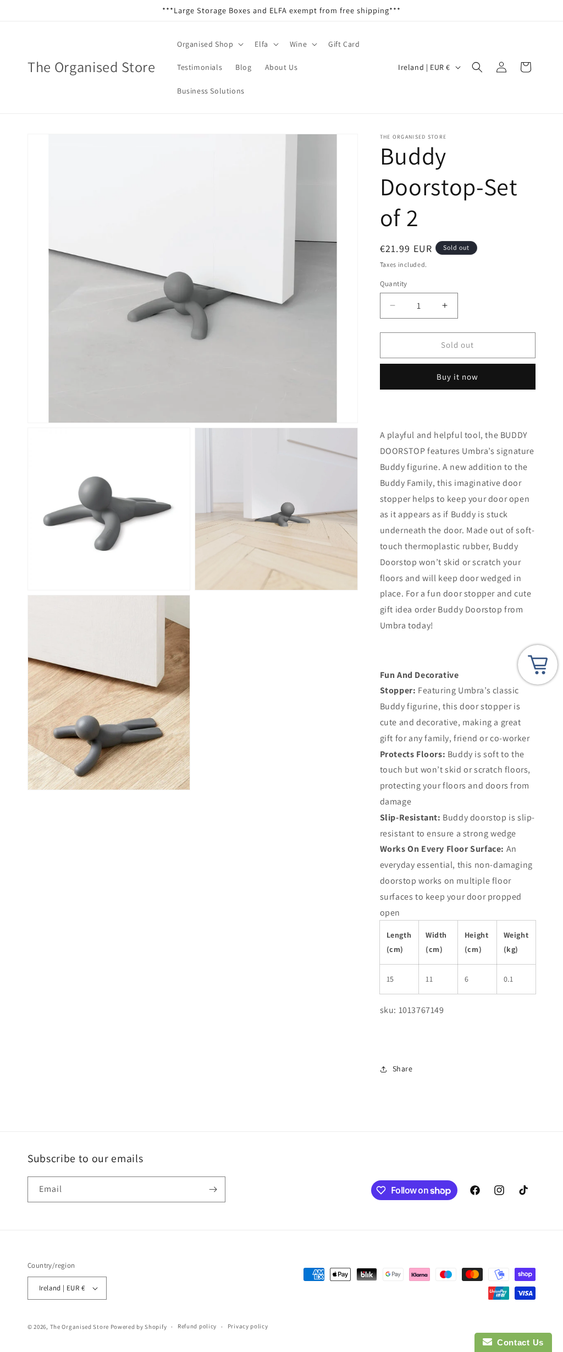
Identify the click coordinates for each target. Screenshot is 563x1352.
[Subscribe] (213, 1189)
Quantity (393, 283)
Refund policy (197, 1326)
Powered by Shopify (139, 1327)
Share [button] (403, 1069)
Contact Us (518, 1342)
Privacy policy (248, 1326)
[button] (209, 44)
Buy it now (457, 376)
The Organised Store (79, 1327)
